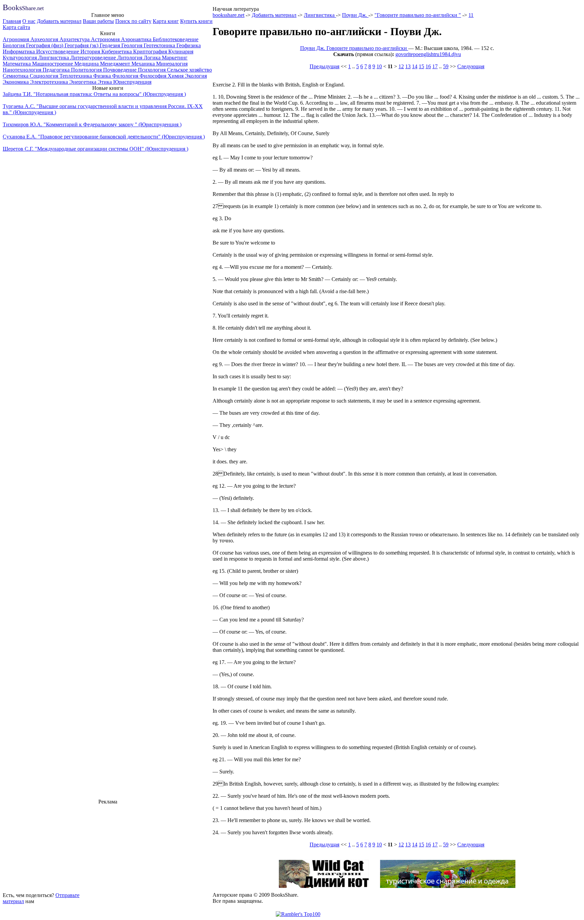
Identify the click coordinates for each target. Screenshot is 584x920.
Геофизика (188, 45)
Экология (196, 76)
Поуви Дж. (355, 15)
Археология (44, 39)
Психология (152, 70)
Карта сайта (16, 27)
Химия (176, 76)
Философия (154, 76)
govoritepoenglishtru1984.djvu (428, 54)
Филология (126, 76)
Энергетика (83, 82)
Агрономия (16, 39)
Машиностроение (53, 64)
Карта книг (166, 21)
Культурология (20, 57)
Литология (130, 57)
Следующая (470, 66)
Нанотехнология (23, 70)
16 (428, 66)
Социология (44, 76)
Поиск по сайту (133, 21)
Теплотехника (76, 76)
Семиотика (16, 76)
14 (414, 66)
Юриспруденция (132, 82)
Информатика (19, 51)
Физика (102, 76)
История (90, 51)
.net (23, 8)
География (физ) (45, 45)
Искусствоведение (58, 51)
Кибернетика (117, 51)
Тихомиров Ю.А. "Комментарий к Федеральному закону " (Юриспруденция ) (92, 124)
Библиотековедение (175, 39)
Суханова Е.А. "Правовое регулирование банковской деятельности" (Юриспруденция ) (104, 136)
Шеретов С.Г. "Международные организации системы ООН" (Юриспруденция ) (95, 149)
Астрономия (106, 39)
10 (379, 66)
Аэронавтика (137, 39)
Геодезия (110, 45)
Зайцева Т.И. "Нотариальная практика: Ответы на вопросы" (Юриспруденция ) (94, 94)
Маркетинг (175, 57)
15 (421, 66)
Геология (132, 45)
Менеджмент (115, 64)
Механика (143, 64)
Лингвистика (54, 57)
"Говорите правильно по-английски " (417, 15)
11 (470, 15)
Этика (105, 82)
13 (408, 66)
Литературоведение (93, 57)
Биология (14, 45)
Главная (12, 21)
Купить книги (196, 21)
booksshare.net (228, 15)
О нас (28, 21)
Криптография (150, 51)
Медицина (87, 64)
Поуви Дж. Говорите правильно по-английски (354, 48)
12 (401, 66)
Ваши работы (98, 21)
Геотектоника (160, 45)
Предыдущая (324, 66)
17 (435, 66)
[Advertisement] (108, 847)
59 (445, 66)
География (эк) (82, 45)
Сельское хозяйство (189, 70)
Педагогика (57, 70)
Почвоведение (120, 70)
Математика (17, 64)
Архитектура (75, 39)
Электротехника (49, 82)
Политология (87, 70)
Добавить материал (59, 21)
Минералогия (172, 64)
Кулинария (180, 51)
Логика (153, 57)
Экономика (16, 82)
